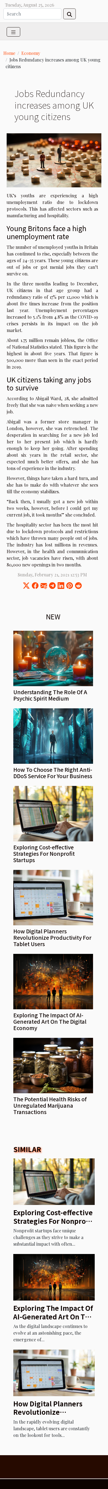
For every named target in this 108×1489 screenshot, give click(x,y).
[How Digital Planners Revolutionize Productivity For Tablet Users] (53, 897)
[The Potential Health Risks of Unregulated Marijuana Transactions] (53, 1065)
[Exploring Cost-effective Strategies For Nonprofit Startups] (53, 813)
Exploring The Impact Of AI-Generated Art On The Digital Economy (49, 1021)
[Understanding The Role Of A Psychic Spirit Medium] (53, 658)
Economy (30, 53)
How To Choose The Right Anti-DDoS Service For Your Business (52, 773)
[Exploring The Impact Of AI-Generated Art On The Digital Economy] (53, 981)
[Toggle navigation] (13, 32)
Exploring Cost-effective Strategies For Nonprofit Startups (44, 853)
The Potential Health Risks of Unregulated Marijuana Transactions (50, 1105)
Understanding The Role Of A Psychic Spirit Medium (50, 695)
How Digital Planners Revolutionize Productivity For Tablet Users (52, 937)
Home (9, 53)
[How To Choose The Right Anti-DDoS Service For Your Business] (53, 736)
